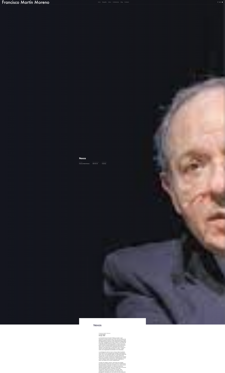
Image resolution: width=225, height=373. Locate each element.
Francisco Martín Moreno (84, 163)
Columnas (104, 163)
